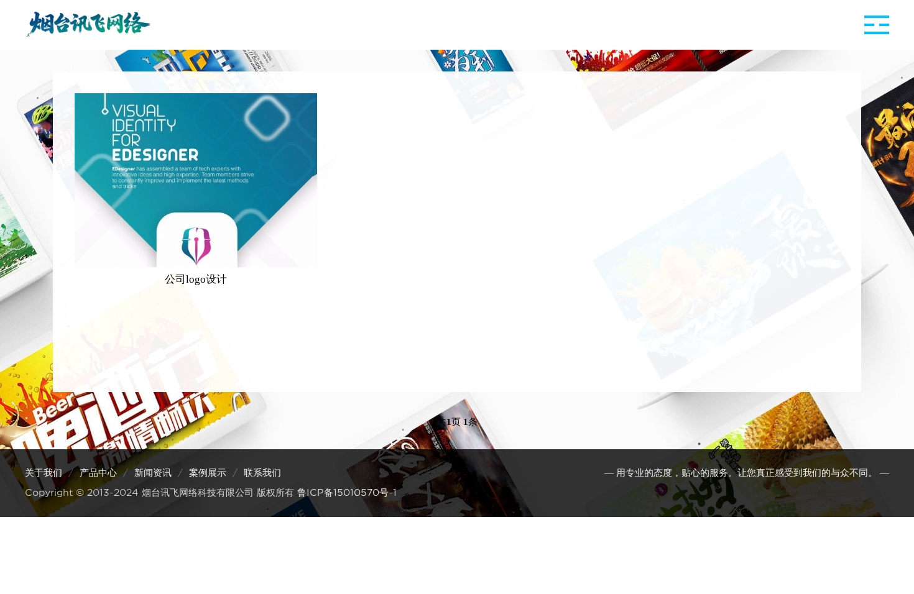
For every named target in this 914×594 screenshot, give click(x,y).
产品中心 (98, 472)
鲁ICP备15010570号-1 (347, 492)
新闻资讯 (153, 472)
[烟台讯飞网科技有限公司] (88, 25)
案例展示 (207, 472)
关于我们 (43, 472)
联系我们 (262, 472)
